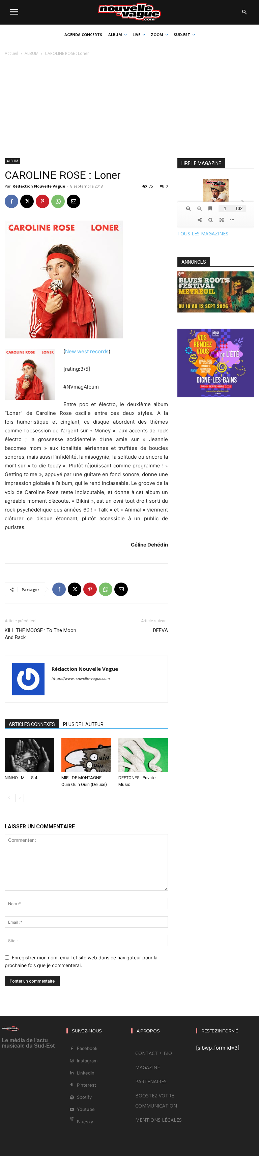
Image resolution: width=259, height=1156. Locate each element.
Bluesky (85, 1121)
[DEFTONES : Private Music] (143, 755)
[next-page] (20, 798)
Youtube (86, 1109)
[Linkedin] (71, 1073)
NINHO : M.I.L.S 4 (21, 777)
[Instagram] (71, 1061)
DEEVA (160, 630)
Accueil (11, 53)
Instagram (87, 1060)
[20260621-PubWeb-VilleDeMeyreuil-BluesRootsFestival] (215, 310)
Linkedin (85, 1073)
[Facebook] (11, 201)
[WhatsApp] (58, 201)
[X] (27, 201)
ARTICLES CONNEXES (32, 724)
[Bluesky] (71, 1122)
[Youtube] (71, 1109)
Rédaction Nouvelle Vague (38, 186)
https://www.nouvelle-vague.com (81, 678)
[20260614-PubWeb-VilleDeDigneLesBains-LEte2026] (215, 395)
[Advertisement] (129, 108)
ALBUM (31, 53)
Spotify (84, 1097)
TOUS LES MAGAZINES (202, 233)
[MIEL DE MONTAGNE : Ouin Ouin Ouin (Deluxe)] (86, 755)
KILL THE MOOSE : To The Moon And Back (40, 633)
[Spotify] (71, 1097)
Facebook (87, 1048)
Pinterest (86, 1085)
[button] (244, 12)
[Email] (73, 201)
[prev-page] (9, 798)
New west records (87, 351)
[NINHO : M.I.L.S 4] (29, 755)
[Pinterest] (42, 201)
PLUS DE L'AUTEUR (83, 724)
